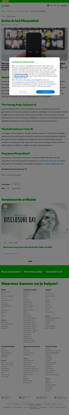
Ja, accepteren (45, 92)
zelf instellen (47, 86)
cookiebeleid (18, 82)
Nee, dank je (24, 92)
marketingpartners (21, 76)
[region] (34, 76)
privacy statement (31, 82)
